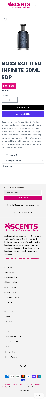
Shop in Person (10, 357)
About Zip (8, 302)
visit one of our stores (29, 259)
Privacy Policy (10, 287)
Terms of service (11, 297)
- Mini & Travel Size (12, 342)
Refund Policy (10, 292)
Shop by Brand (10, 352)
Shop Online (10, 259)
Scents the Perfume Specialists (22, 384)
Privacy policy (25, 387)
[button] (4, 5)
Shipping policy (24, 390)
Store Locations (11, 277)
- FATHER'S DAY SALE (12, 337)
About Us (8, 267)
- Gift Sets (8, 347)
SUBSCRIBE (23, 198)
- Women (8, 322)
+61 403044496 (24, 213)
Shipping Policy (10, 282)
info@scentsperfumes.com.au (24, 205)
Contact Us (9, 272)
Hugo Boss (8, 86)
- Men (6, 327)
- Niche (7, 332)
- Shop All (8, 317)
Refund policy (14, 387)
